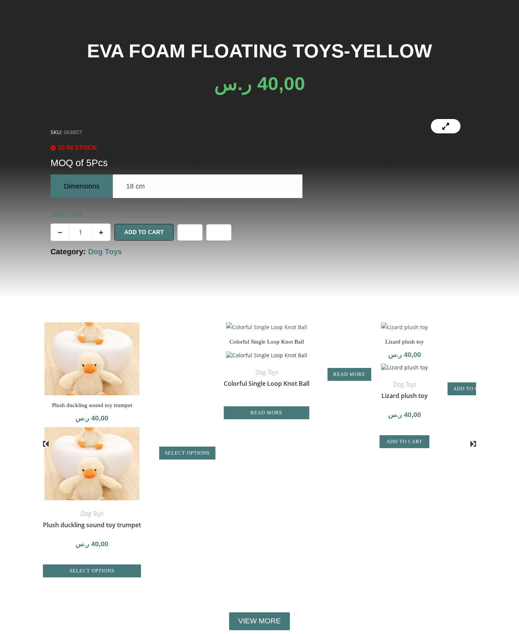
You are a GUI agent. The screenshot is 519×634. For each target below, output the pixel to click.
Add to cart (144, 232)
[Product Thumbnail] (445, 126)
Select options (92, 571)
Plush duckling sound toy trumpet (92, 525)
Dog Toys (105, 251)
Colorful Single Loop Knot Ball (266, 383)
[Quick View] (95, 560)
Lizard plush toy (404, 395)
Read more (266, 412)
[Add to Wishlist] (190, 232)
